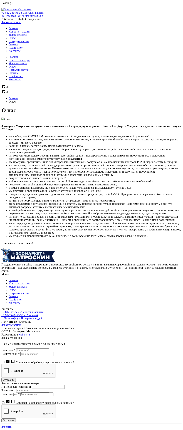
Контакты (15, 302)
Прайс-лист (16, 299)
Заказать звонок (11, 22)
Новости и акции (19, 283)
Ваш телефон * (10, 353)
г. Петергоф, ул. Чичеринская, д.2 (22, 15)
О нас (12, 289)
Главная (13, 280)
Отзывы (13, 296)
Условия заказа (18, 286)
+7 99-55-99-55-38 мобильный (19, 315)
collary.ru (24, 334)
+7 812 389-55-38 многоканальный (22, 12)
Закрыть (6, 426)
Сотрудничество (19, 293)
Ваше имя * (8, 350)
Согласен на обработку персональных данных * (40, 362)
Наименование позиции (16, 386)
